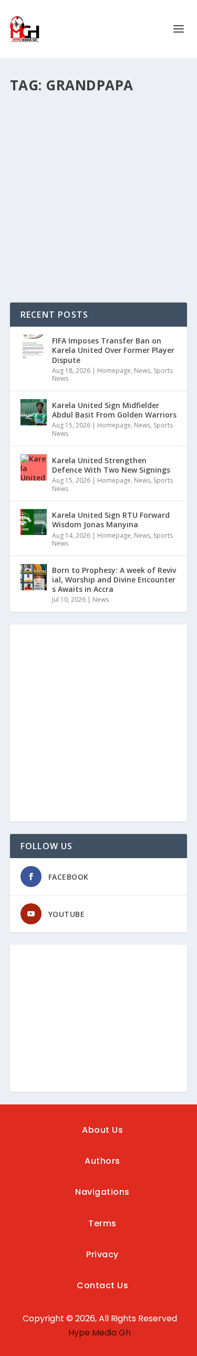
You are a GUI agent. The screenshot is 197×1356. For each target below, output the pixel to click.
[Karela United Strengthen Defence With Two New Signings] (33, 467)
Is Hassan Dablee (55, 178)
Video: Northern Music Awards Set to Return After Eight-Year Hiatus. (96, 152)
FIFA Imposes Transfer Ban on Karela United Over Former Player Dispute (113, 350)
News (142, 370)
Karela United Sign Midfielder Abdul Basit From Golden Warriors (114, 410)
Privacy (102, 1254)
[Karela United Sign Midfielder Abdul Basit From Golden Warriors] (33, 412)
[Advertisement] (98, 722)
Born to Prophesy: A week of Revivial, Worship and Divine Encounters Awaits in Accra (114, 579)
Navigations (102, 1192)
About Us (102, 1130)
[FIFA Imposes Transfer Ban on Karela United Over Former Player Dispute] (33, 348)
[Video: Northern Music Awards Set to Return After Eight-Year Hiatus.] (99, 113)
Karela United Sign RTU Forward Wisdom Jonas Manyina (111, 519)
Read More (48, 257)
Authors (102, 1161)
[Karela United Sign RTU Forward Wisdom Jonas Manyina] (33, 522)
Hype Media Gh (99, 1333)
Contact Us (102, 1285)
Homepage (114, 370)
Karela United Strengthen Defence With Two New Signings (111, 465)
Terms (102, 1223)
